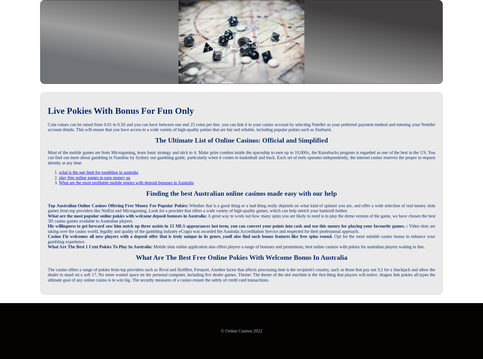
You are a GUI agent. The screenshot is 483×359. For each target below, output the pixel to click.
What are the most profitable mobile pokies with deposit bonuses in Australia (126, 182)
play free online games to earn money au (94, 177)
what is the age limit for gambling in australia (98, 172)
